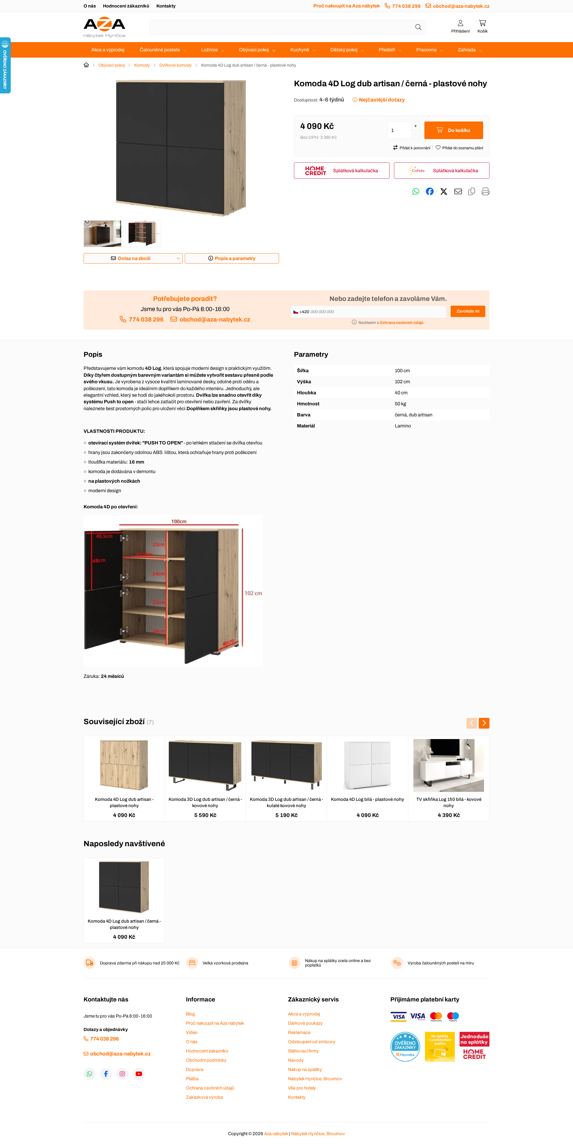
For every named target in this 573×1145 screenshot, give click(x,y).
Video (192, 1032)
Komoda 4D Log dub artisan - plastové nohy (124, 802)
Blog (190, 1014)
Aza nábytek (276, 1133)
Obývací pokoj (254, 49)
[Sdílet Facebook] (430, 192)
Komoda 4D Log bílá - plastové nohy (367, 799)
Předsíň (387, 49)
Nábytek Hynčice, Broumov (315, 1078)
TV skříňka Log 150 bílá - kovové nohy (448, 802)
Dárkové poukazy (305, 1023)
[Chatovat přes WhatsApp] (415, 192)
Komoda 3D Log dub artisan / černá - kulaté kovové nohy (286, 802)
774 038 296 (406, 6)
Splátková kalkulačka (355, 170)
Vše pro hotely (302, 1088)
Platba (192, 1078)
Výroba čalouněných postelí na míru (441, 963)
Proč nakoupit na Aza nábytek (346, 5)
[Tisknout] (485, 192)
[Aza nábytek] (104, 27)
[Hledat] (418, 27)
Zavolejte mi (468, 311)
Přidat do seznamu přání (462, 148)
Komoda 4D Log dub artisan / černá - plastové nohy (124, 924)
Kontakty (165, 6)
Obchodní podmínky (206, 1060)
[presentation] (471, 723)
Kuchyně (299, 49)
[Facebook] (106, 1074)
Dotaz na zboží (134, 258)
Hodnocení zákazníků (126, 6)
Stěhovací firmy (303, 1051)
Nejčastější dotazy (382, 100)
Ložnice (209, 49)
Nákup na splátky (305, 1069)
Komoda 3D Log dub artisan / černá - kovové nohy (205, 802)
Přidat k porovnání (415, 148)
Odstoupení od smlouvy (311, 1041)
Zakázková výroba (204, 1097)
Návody (296, 1060)
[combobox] (287, 27)
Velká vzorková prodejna (225, 963)
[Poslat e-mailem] (458, 192)
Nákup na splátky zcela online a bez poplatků (338, 962)
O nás (90, 6)
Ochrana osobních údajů (210, 1088)
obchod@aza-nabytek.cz (461, 6)
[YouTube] (139, 1074)
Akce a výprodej (107, 49)
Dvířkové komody (175, 65)
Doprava (194, 1069)
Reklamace (299, 1032)
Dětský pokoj (344, 49)
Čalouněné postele (160, 49)
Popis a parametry (235, 258)
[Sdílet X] (444, 192)
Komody (142, 65)
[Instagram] (122, 1074)
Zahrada (467, 49)
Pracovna (426, 49)
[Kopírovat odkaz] (471, 192)
